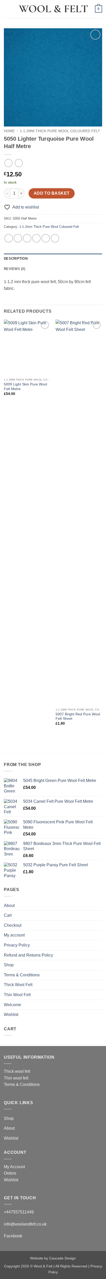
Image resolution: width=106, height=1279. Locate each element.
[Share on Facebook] (18, 238)
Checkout (12, 925)
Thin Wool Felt (17, 995)
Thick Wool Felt (18, 985)
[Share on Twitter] (27, 238)
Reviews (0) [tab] (14, 269)
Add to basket (52, 193)
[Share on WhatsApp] (8, 238)
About (9, 905)
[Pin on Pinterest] (45, 238)
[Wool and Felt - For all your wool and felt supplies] (53, 9)
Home (9, 131)
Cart (8, 915)
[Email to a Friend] (36, 238)
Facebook (13, 1236)
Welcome (12, 1005)
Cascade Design (62, 1258)
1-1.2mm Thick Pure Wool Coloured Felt (60, 131)
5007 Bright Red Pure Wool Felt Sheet (78, 716)
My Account (14, 1167)
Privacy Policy (17, 945)
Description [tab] (16, 258)
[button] (7, 9)
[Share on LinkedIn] (55, 238)
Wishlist (11, 1014)
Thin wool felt (16, 1078)
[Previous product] (19, 163)
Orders (10, 1173)
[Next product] (8, 163)
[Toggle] (99, 935)
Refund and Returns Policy (28, 955)
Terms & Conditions (22, 975)
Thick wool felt (17, 1071)
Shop (9, 965)
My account (14, 935)
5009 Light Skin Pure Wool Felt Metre (25, 386)
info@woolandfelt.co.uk (25, 1224)
